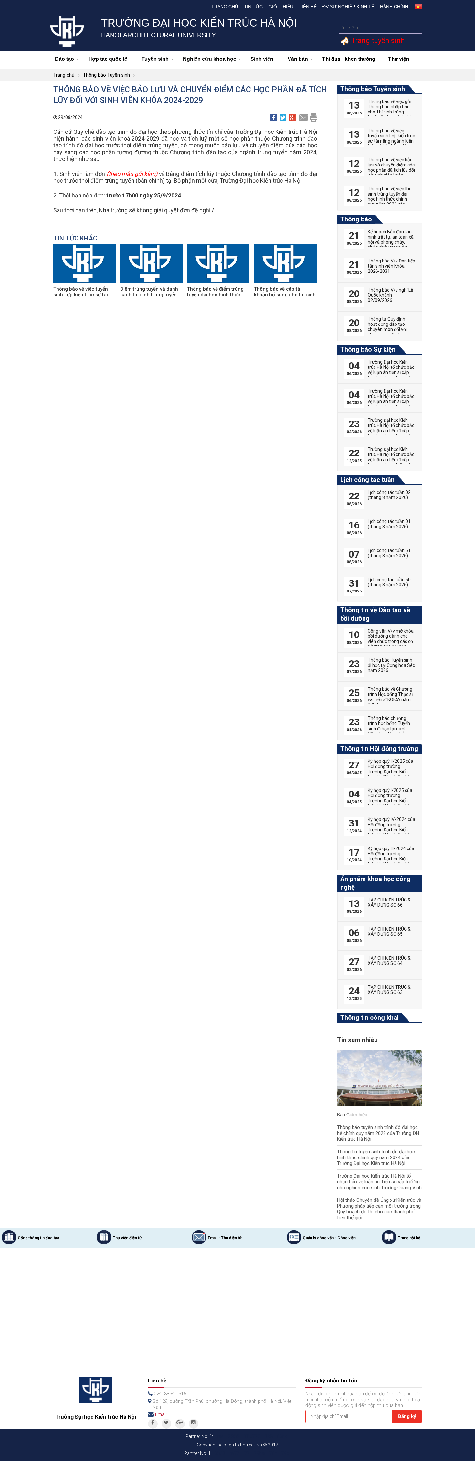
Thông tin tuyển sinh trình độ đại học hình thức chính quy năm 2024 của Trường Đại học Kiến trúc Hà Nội (376, 1157)
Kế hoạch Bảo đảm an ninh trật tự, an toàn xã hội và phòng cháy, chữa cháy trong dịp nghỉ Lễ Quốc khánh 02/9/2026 (391, 244)
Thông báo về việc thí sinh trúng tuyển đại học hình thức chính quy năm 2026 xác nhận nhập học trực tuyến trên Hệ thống (389, 201)
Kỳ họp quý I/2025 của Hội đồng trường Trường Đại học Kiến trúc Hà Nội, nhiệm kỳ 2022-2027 (390, 801)
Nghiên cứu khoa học (209, 59)
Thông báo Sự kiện (368, 349)
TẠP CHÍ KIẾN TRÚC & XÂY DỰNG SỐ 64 (389, 960)
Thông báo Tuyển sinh (106, 75)
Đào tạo (64, 59)
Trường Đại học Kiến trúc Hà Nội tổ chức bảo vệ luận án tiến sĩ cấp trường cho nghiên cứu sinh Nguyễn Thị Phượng (391, 374)
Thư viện (398, 59)
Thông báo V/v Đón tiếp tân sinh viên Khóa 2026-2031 (391, 266)
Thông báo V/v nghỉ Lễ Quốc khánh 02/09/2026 (390, 295)
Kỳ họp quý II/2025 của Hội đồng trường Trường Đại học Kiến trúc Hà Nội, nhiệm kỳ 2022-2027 (390, 771)
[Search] (416, 28)
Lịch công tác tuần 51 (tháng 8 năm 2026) (389, 553)
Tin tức (253, 6)
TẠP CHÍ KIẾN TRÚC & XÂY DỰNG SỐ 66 (389, 902)
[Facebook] (153, 1424)
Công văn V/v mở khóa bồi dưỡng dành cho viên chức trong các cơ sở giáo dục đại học (391, 638)
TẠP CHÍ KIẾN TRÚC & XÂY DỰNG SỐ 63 (389, 990)
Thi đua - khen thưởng (348, 59)
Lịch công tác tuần (367, 480)
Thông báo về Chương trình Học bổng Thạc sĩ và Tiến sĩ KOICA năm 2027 (390, 697)
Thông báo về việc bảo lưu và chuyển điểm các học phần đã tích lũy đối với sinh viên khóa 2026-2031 (391, 170)
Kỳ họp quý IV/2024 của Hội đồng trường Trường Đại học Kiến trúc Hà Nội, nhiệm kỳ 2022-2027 (391, 830)
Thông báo (356, 219)
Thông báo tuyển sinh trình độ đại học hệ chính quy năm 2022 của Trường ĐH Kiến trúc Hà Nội (378, 1133)
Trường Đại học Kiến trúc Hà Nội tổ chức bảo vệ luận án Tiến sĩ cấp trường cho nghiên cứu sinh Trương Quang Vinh (379, 1181)
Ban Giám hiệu (352, 1115)
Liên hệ (308, 6)
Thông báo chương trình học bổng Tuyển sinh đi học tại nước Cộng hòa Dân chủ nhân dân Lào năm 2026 (389, 731)
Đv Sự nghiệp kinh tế (348, 6)
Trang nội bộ (409, 1238)
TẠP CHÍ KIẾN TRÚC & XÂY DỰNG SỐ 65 (389, 931)
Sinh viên (261, 59)
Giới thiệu (281, 6)
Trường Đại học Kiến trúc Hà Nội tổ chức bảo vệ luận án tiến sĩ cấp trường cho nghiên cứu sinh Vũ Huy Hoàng (391, 460)
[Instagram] (193, 1424)
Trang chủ (224, 6)
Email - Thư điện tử (224, 1238)
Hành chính (394, 6)
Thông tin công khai (369, 1017)
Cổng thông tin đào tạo (38, 1238)
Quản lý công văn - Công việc (329, 1238)
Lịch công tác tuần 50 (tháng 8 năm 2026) (389, 582)
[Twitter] (166, 1424)
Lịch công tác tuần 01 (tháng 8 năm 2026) (389, 524)
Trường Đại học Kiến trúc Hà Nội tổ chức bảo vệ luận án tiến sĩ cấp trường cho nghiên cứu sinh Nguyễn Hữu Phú (391, 430)
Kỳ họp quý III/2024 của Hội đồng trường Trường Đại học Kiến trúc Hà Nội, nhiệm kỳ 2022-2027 (391, 859)
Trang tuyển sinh (377, 41)
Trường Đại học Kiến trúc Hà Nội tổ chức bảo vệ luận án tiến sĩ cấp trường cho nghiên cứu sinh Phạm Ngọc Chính (391, 401)
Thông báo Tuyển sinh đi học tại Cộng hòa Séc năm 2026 (391, 665)
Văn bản (298, 59)
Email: (161, 1414)
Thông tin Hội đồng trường (379, 748)
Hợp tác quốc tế (107, 59)
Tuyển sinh (155, 59)
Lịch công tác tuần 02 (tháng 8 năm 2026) (389, 495)
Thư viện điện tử (127, 1238)
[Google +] (180, 1424)
